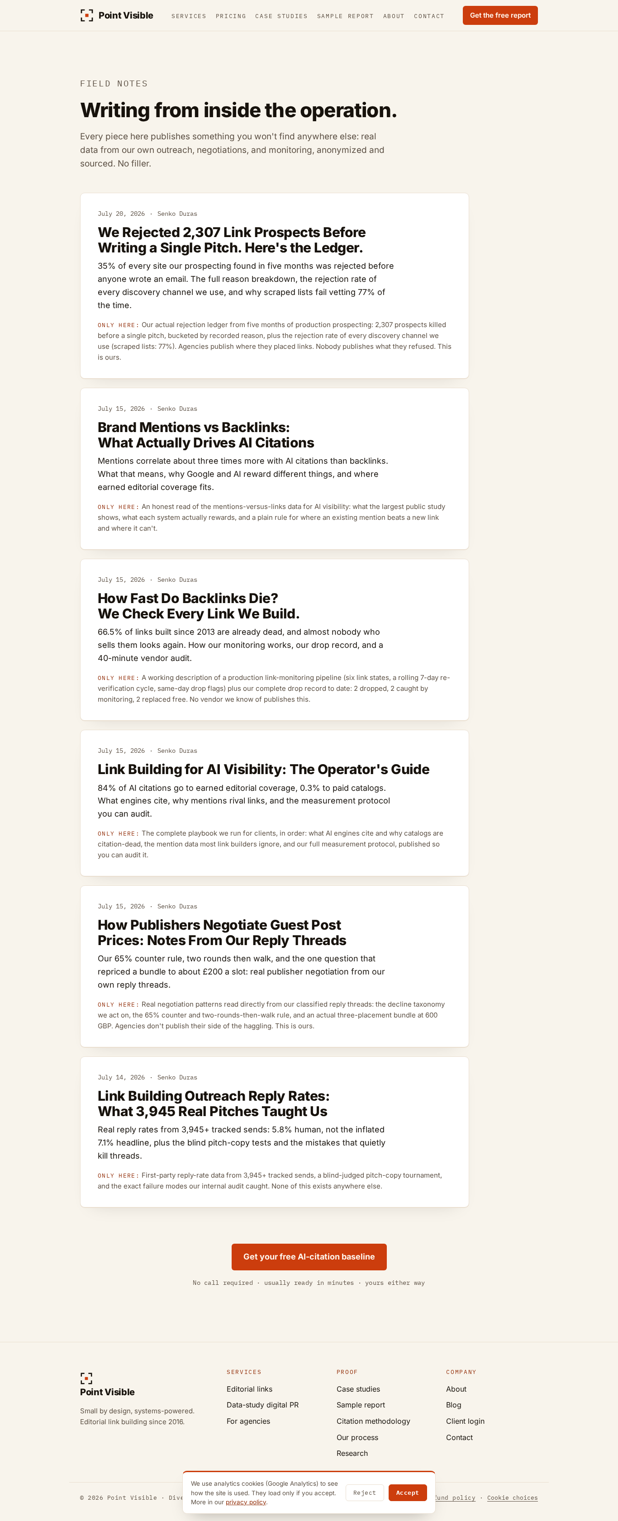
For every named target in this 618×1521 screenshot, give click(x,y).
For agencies (248, 1421)
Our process (357, 1437)
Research (352, 1453)
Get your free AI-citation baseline (309, 1256)
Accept (407, 1493)
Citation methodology (373, 1421)
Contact (429, 16)
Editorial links (249, 1388)
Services (189, 16)
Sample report (345, 16)
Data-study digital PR (263, 1404)
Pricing (231, 16)
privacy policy (246, 1502)
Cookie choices (512, 1498)
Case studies (281, 16)
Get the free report (500, 15)
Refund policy (451, 1498)
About (394, 16)
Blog (453, 1404)
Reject (364, 1493)
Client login (465, 1421)
